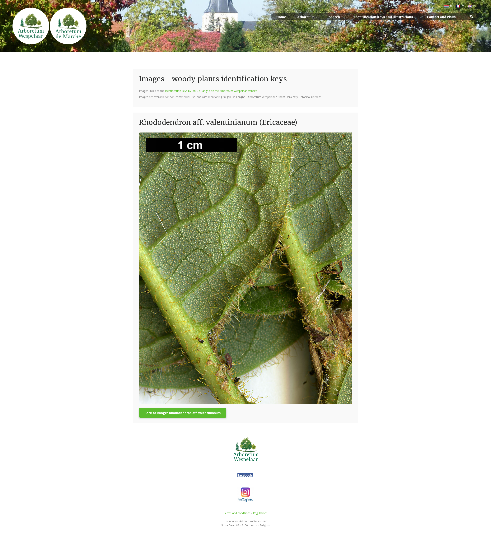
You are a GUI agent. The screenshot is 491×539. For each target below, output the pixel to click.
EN (474, 6)
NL (451, 6)
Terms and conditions (236, 513)
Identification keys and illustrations (383, 17)
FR (463, 6)
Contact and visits (441, 17)
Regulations (260, 513)
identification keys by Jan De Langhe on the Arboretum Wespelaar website (211, 91)
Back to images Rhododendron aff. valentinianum (183, 413)
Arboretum (306, 17)
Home (281, 17)
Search (334, 17)
